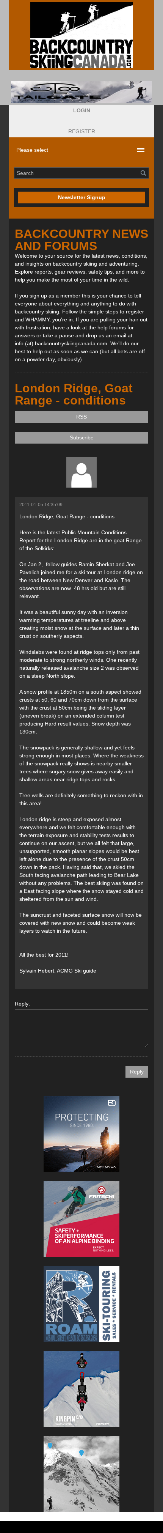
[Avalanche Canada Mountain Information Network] (81, 1474)
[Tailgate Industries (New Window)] (81, 92)
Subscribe (82, 437)
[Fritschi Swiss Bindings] (81, 1219)
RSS (81, 417)
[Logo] (81, 35)
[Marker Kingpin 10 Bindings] (81, 1389)
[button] (82, 110)
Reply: (22, 1004)
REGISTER (81, 131)
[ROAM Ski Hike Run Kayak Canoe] (81, 1304)
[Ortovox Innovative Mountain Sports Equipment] (81, 1134)
